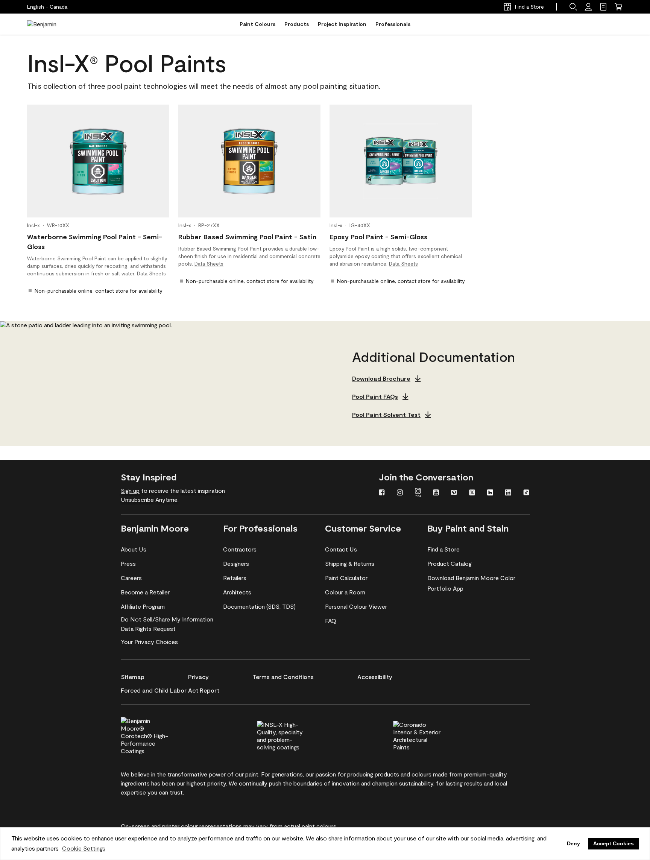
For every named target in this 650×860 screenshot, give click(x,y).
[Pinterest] (454, 493)
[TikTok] (526, 493)
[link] (603, 6)
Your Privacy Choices (149, 641)
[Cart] (618, 6)
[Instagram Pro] (418, 493)
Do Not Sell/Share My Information (167, 619)
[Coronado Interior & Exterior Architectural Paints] (429, 735)
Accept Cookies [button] (613, 843)
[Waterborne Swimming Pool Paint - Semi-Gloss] (98, 161)
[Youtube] (436, 493)
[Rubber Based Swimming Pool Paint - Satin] (249, 161)
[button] (573, 6)
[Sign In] (588, 6)
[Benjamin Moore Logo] (50, 24)
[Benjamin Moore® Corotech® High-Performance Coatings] (157, 734)
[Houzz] (490, 493)
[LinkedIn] (508, 493)
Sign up (130, 490)
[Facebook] (382, 493)
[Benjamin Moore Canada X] (472, 493)
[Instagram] (400, 493)
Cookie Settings (83, 848)
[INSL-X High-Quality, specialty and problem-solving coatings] (293, 735)
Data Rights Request (148, 628)
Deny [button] (573, 843)
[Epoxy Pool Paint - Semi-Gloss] (400, 161)
